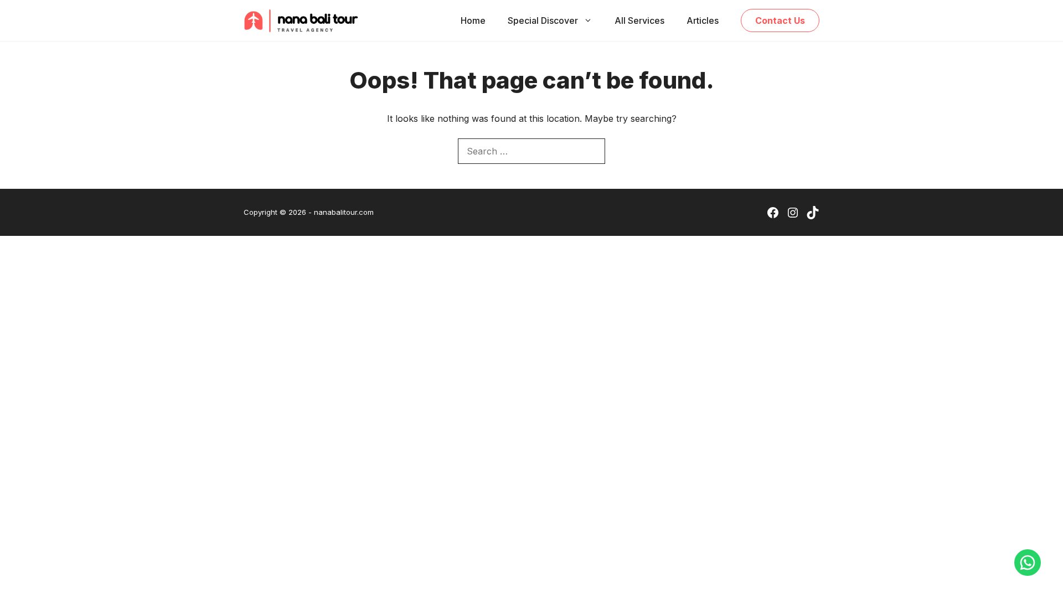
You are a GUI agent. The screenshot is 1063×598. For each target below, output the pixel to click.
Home (473, 20)
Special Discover (543, 20)
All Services (639, 20)
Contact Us (780, 20)
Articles (703, 20)
